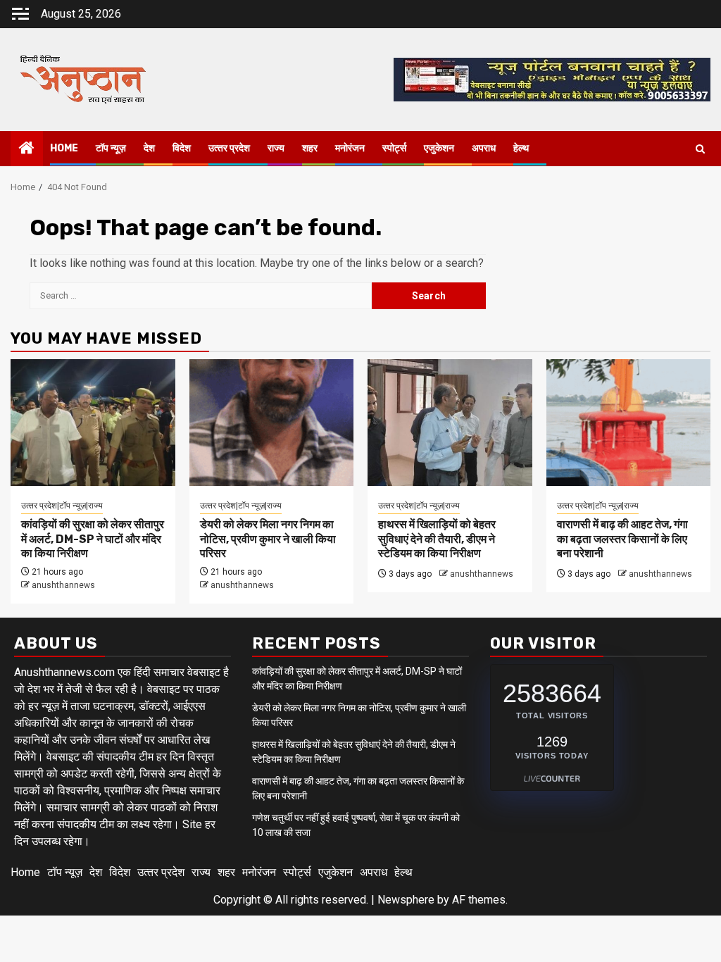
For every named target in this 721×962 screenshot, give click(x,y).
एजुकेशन (439, 148)
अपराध (484, 148)
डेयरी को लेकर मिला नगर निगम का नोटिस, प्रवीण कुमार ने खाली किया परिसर (268, 539)
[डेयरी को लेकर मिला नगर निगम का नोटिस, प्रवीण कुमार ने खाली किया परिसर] (271, 422)
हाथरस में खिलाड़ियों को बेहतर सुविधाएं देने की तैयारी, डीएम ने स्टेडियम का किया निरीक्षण (437, 539)
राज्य (276, 148)
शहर (310, 148)
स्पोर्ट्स (394, 148)
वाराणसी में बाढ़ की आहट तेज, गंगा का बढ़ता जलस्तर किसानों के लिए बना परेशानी (622, 539)
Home (64, 148)
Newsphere (405, 899)
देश (149, 148)
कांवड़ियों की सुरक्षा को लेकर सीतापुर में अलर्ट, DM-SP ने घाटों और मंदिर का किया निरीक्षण (92, 539)
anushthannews (63, 585)
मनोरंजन (350, 148)
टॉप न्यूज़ (111, 148)
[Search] (700, 149)
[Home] (27, 149)
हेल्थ (521, 148)
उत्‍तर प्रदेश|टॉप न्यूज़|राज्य (62, 506)
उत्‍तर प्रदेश (229, 148)
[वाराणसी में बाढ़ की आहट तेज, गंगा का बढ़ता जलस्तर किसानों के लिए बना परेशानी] (628, 422)
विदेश (182, 148)
